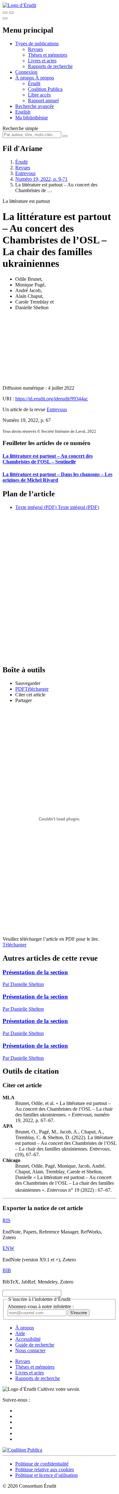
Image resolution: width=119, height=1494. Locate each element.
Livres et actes (42, 60)
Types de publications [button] (37, 43)
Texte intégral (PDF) (35, 507)
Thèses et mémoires (47, 55)
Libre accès (39, 94)
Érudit (34, 83)
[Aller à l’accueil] (19, 5)
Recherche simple (20, 128)
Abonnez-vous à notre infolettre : (41, 1306)
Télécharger (14, 944)
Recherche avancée (34, 106)
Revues (35, 49)
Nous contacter (30, 1350)
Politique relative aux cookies (44, 1469)
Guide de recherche (34, 1344)
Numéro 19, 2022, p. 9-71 (41, 179)
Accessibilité (28, 1339)
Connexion (26, 72)
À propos (44, 77)
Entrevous (25, 173)
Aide (20, 1333)
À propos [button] (25, 77)
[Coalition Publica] (22, 1450)
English (22, 112)
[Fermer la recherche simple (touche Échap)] (11, 13)
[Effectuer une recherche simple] (5, 13)
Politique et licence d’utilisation (46, 1475)
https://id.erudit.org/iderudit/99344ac (51, 398)
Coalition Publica (45, 89)
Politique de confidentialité (42, 1463)
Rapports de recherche (50, 66)
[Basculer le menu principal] (5, 18)
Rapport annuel (43, 100)
